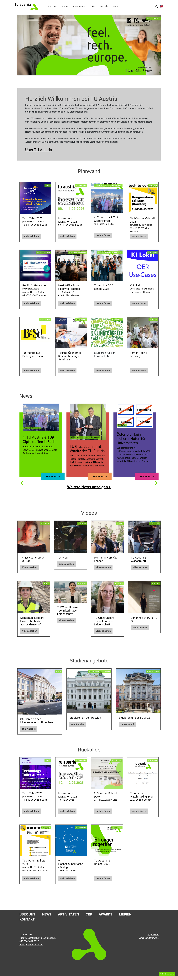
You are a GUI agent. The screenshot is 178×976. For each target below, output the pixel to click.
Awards (105, 914)
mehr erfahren (31, 236)
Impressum (153, 934)
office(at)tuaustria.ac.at (31, 944)
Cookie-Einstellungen (167, 974)
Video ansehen (29, 567)
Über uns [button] (52, 6)
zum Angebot (28, 729)
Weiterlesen (53, 476)
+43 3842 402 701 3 (29, 941)
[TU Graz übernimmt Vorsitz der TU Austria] (88, 421)
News (65, 6)
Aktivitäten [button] (79, 6)
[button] (21, 482)
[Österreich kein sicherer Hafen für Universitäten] (135, 415)
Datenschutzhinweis (149, 938)
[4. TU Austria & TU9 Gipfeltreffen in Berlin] (41, 417)
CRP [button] (92, 6)
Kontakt (27, 919)
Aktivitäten (68, 914)
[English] (161, 7)
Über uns (27, 914)
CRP (89, 914)
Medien (125, 914)
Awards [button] (104, 6)
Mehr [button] (116, 6)
